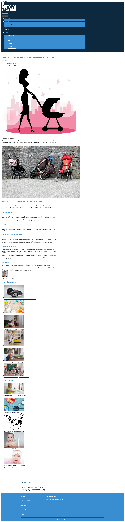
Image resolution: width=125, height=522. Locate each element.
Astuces (9, 40)
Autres (6, 34)
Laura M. (13, 278)
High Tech (7, 18)
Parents (7, 29)
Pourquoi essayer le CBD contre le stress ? (32, 489)
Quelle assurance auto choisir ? (58, 499)
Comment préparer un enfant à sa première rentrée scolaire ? (16, 377)
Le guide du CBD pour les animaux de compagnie (33, 490)
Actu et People (11, 35)
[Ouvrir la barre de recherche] (4, 12)
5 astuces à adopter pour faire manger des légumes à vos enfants (17, 362)
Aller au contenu (4, 1)
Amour (9, 37)
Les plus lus (48, 499)
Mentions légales (24, 509)
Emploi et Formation (12, 48)
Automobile (10, 41)
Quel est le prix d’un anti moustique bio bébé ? (14, 431)
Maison (7, 21)
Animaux (10, 38)
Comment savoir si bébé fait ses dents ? (12, 448)
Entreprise (10, 46)
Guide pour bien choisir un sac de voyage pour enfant (15, 346)
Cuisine (9, 24)
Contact (22, 514)
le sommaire (9, 138)
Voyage (7, 32)
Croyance (10, 43)
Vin (11, 26)
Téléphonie (10, 19)
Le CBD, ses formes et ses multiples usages (32, 487)
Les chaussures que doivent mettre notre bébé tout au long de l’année (18, 314)
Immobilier (10, 23)
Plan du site (23, 505)
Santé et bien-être (9, 30)
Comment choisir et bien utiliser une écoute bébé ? (14, 329)
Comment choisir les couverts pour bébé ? (13, 412)
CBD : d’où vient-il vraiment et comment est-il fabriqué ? (35, 486)
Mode (6, 27)
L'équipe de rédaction (25, 500)
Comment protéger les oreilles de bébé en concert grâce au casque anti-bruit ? (20, 299)
